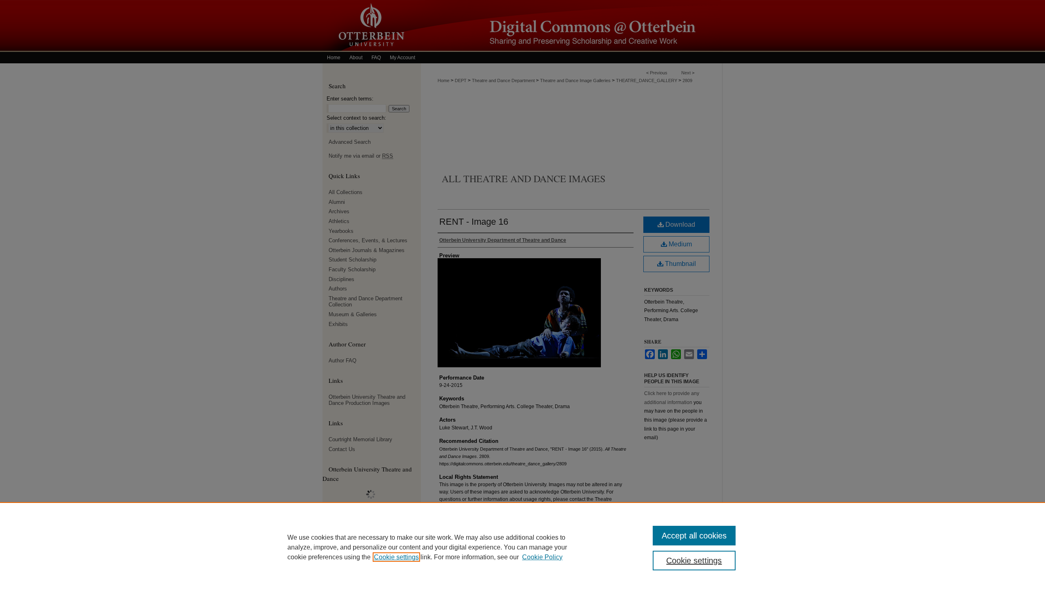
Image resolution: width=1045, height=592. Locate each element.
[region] (522, 547)
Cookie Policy (542, 557)
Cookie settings (396, 557)
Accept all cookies (694, 535)
